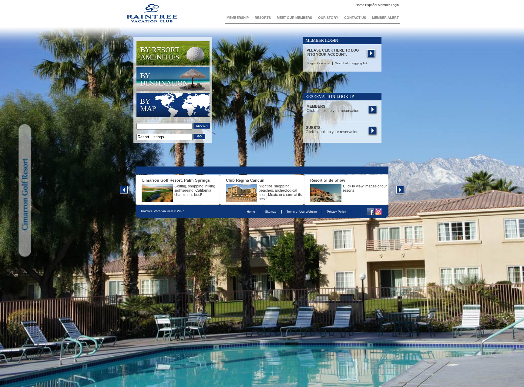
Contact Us (355, 17)
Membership (238, 17)
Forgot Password (319, 63)
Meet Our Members (294, 17)
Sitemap (270, 211)
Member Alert (385, 17)
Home (359, 5)
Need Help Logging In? (351, 63)
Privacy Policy (336, 211)
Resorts (263, 17)
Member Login (388, 5)
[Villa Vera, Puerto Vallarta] (325, 201)
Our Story (328, 17)
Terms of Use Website (302, 211)
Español (371, 5)
